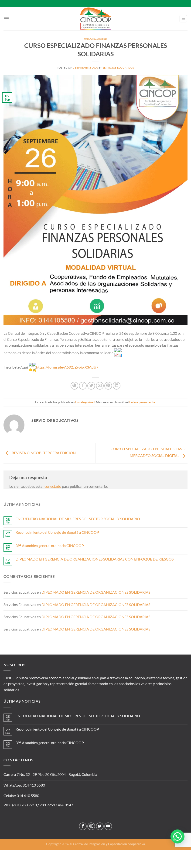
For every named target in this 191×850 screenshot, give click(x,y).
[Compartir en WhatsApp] (74, 386)
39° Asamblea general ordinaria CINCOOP (50, 545)
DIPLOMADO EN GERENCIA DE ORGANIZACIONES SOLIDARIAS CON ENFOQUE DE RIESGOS (95, 559)
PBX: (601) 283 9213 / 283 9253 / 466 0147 (38, 805)
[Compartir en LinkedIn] (116, 386)
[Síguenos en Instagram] (91, 826)
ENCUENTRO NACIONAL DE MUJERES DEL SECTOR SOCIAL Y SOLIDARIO (78, 518)
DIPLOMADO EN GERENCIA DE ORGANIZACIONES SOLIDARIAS (95, 592)
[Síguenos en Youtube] (108, 826)
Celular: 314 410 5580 (21, 795)
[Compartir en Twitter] (91, 386)
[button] (177, 836)
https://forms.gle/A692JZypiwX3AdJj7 (67, 367)
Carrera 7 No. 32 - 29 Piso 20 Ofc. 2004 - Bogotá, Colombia (50, 774)
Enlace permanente (142, 402)
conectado (52, 486)
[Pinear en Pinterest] (108, 386)
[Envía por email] (100, 386)
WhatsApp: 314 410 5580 (24, 785)
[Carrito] (183, 18)
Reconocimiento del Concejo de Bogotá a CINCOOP (57, 532)
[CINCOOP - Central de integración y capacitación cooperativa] (95, 18)
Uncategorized (95, 38)
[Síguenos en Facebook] (83, 826)
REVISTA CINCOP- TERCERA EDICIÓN (43, 452)
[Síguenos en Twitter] (100, 826)
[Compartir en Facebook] (83, 386)
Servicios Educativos (118, 67)
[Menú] (6, 18)
